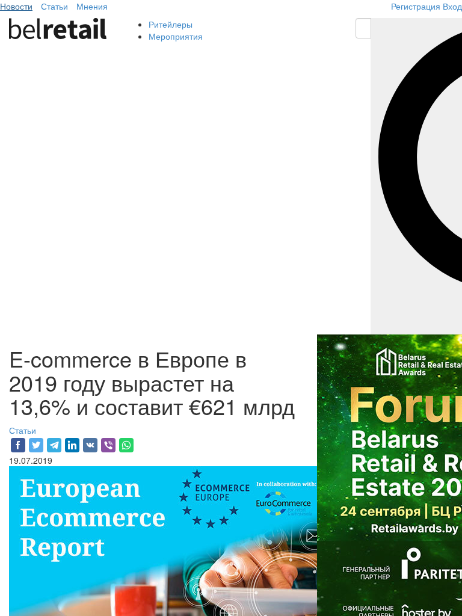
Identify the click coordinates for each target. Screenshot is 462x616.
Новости (16, 6)
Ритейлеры (170, 24)
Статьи (54, 6)
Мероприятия (176, 36)
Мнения (92, 6)
